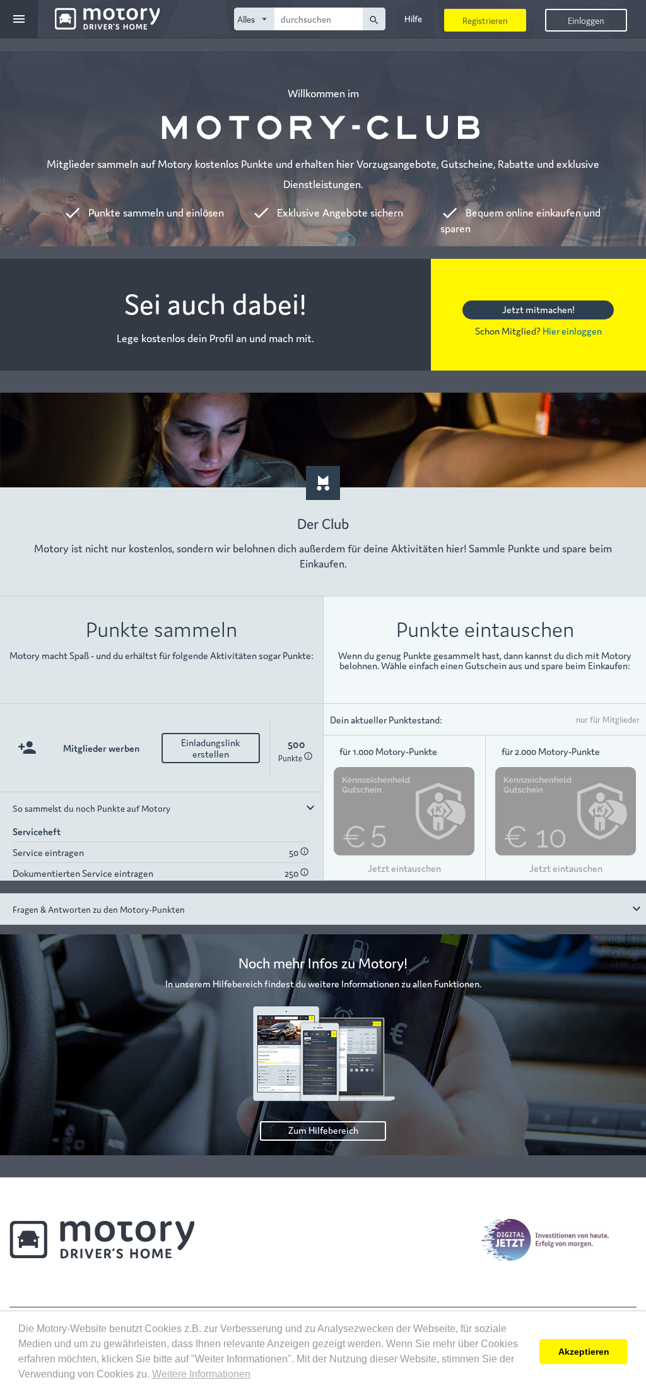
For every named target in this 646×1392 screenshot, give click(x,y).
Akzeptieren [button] (583, 1352)
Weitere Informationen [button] (201, 1374)
